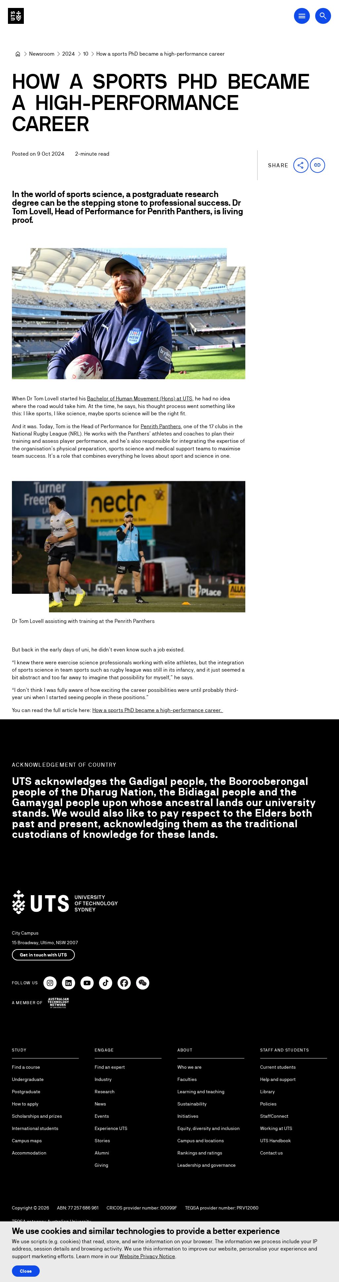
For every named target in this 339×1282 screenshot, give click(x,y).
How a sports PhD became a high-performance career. (157, 710)
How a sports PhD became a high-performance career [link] (160, 54)
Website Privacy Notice (147, 1256)
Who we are (189, 1067)
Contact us (271, 1152)
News (100, 1103)
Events (102, 1116)
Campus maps (27, 1140)
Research (105, 1091)
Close (26, 1271)
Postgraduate (26, 1091)
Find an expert (110, 1067)
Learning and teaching (200, 1091)
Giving (101, 1165)
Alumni (102, 1152)
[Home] (18, 54)
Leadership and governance (206, 1165)
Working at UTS (276, 1128)
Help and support (278, 1079)
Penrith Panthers (161, 426)
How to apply (25, 1103)
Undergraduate (28, 1079)
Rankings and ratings (199, 1152)
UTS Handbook (275, 1140)
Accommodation (29, 1152)
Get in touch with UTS (43, 954)
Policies (268, 1103)
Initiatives (187, 1116)
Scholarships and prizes (37, 1116)
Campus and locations (200, 1140)
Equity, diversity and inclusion (208, 1128)
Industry (103, 1079)
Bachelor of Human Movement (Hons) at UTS (139, 398)
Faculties (187, 1079)
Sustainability (192, 1103)
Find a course (26, 1067)
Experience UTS (111, 1128)
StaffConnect (274, 1116)
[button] (301, 165)
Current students (278, 1067)
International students (35, 1128)
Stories (102, 1140)
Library (267, 1091)
